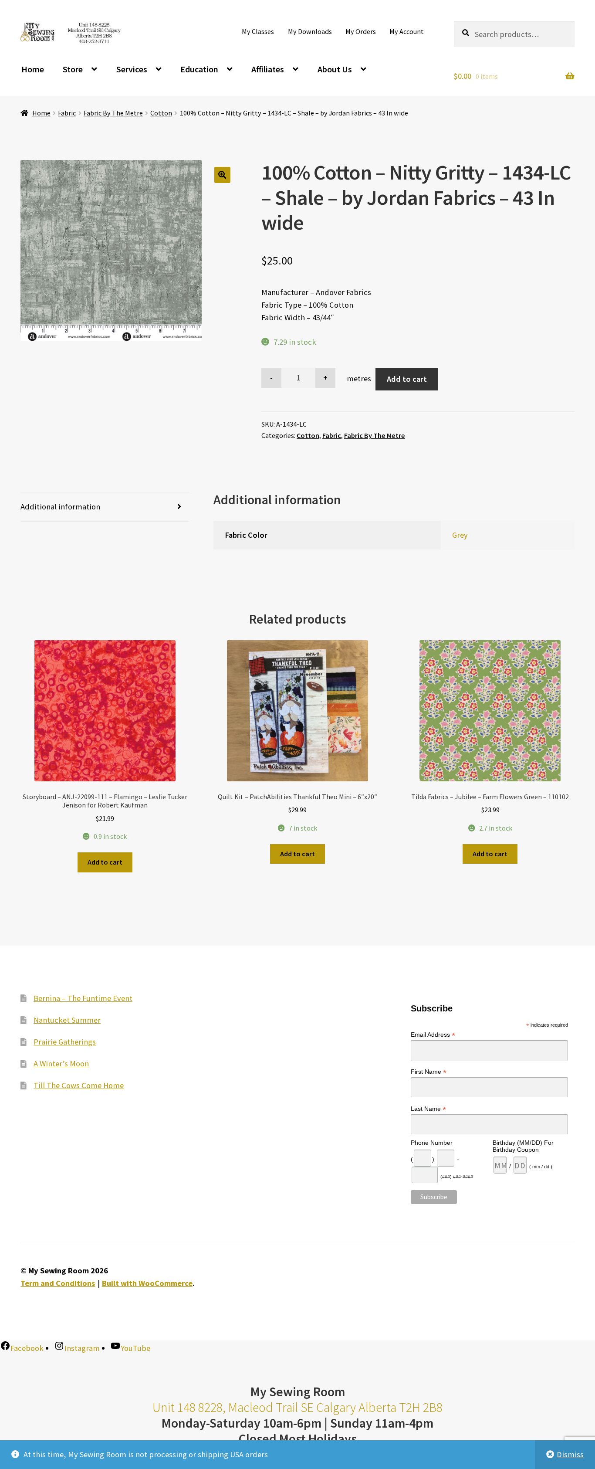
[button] (222, 175)
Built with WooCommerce (147, 1283)
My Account (406, 31)
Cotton (161, 113)
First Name (428, 1072)
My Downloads (310, 31)
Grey (460, 535)
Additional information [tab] (60, 507)
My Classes (258, 31)
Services (131, 69)
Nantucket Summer (67, 1020)
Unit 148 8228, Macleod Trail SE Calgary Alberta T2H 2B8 (297, 1407)
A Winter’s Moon (61, 1063)
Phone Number (432, 1142)
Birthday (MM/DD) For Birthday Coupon (523, 1146)
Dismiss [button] (570, 1454)
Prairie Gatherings (65, 1042)
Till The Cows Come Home (79, 1085)
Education (199, 69)
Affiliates (267, 69)
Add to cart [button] (105, 862)
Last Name (428, 1108)
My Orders (360, 31)
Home (32, 69)
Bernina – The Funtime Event (83, 998)
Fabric (67, 113)
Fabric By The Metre (113, 113)
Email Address (433, 1035)
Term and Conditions (57, 1283)
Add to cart (407, 379)
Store (73, 69)
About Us (335, 69)
